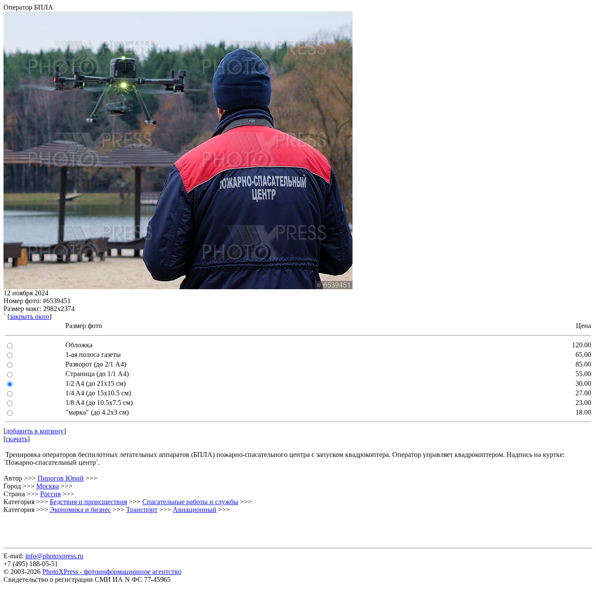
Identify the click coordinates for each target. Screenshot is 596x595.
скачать (16, 439)
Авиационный (194, 509)
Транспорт (142, 509)
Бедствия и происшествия (88, 501)
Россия (50, 494)
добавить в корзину (35, 431)
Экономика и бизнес (80, 509)
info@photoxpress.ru (54, 556)
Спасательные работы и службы (190, 501)
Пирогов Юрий (61, 478)
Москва (47, 486)
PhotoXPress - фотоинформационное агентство (112, 571)
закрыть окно (29, 316)
